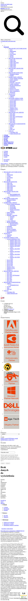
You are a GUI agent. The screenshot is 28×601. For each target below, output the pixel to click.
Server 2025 (13, 101)
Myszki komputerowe (15, 85)
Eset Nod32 (13, 54)
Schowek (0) (4, 5)
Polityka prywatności (9, 522)
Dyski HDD (13, 208)
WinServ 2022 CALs (15, 241)
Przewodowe (13, 225)
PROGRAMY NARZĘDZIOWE (17, 123)
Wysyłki (6, 515)
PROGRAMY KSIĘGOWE (16, 72)
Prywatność (6, 159)
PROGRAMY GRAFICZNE (16, 68)
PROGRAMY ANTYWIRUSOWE (18, 48)
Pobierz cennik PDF (6, 438)
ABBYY (12, 125)
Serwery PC (13, 88)
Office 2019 (13, 64)
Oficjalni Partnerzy (5, 317)
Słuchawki (12, 92)
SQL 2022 (12, 115)
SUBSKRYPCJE (14, 285)
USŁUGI (11, 131)
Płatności (6, 517)
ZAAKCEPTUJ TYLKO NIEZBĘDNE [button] (11, 598)
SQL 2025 (12, 113)
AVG (11, 50)
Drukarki (12, 216)
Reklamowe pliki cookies (7, 576)
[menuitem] (15, 89)
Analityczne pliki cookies (7, 564)
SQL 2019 (12, 118)
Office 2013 (13, 66)
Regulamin (6, 155)
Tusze (11, 219)
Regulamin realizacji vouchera (11, 525)
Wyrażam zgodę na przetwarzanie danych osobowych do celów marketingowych (9, 455)
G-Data (12, 52)
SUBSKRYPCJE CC (15, 195)
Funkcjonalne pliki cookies (7, 556)
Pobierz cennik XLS (9, 440)
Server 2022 (13, 102)
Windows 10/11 (14, 108)
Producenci (3, 432)
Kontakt (6, 154)
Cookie (5, 156)
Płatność (6, 152)
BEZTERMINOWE (15, 194)
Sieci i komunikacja (15, 91)
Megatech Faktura (14, 74)
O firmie (6, 151)
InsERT (12, 75)
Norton (11, 55)
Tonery (11, 218)
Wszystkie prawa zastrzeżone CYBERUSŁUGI (12, 530)
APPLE (12, 96)
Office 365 (12, 60)
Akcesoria (12, 95)
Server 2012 (13, 106)
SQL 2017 (12, 119)
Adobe (11, 69)
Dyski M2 (12, 205)
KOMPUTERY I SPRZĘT (15, 77)
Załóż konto (9, 4)
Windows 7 (13, 111)
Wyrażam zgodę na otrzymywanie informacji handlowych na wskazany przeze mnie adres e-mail (10, 459)
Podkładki (12, 86)
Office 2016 (13, 65)
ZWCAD (12, 129)
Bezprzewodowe (14, 223)
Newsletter (3, 442)
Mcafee (12, 57)
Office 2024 (13, 61)
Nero (11, 128)
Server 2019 (13, 104)
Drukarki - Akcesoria (15, 82)
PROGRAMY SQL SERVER (16, 112)
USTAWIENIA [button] (4, 597)
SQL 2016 (12, 120)
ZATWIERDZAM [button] (5, 591)
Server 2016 (13, 105)
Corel (11, 71)
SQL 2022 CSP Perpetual (16, 116)
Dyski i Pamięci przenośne (16, 78)
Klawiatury (12, 81)
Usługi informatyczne (15, 133)
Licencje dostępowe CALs (16, 99)
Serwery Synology (14, 89)
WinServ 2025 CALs (15, 240)
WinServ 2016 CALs (15, 243)
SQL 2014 (12, 122)
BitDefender (13, 51)
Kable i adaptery (14, 80)
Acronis (12, 126)
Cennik (2, 437)
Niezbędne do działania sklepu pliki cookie (12, 543)
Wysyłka (6, 161)
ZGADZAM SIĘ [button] (5, 599)
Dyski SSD (13, 207)
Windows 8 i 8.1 (14, 109)
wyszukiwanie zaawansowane (8, 41)
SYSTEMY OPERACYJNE (16, 98)
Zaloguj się (3, 4)
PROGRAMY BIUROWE (15, 58)
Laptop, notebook (14, 84)
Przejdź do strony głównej (3, 502)
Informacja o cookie (9, 524)
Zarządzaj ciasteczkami (7, 528)
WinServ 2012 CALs (15, 244)
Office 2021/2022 (14, 62)
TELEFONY (12, 94)
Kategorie (3, 169)
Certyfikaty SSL (14, 132)
